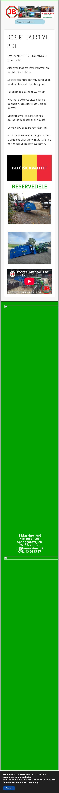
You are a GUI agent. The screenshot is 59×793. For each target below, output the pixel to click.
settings (35, 782)
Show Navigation (47, 27)
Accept (9, 788)
